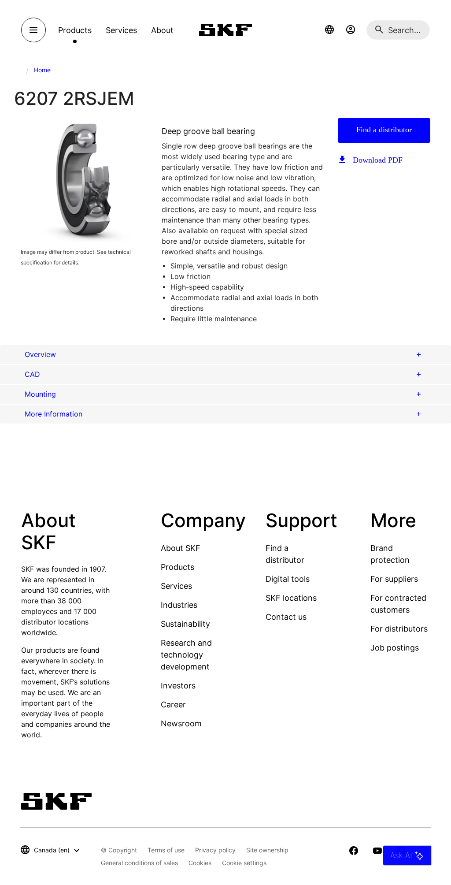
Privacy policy (215, 850)
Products (177, 567)
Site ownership (267, 850)
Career (173, 704)
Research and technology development (186, 654)
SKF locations (291, 597)
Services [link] (121, 30)
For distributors (399, 628)
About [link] (162, 30)
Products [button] (75, 30)
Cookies (200, 862)
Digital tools (288, 579)
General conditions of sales (139, 862)
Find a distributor (384, 129)
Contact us (286, 616)
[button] (329, 30)
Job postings (394, 647)
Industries (179, 605)
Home (42, 70)
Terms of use (166, 850)
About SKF (180, 548)
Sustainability (185, 623)
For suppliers (394, 579)
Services (176, 586)
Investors (178, 685)
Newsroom (181, 723)
